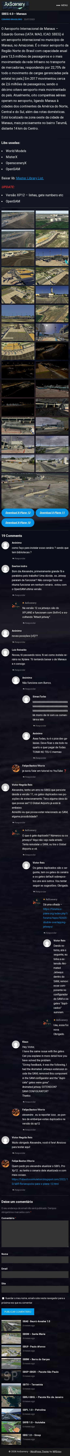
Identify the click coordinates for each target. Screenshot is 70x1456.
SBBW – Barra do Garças (36, 1359)
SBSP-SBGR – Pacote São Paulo (41, 1372)
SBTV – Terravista (33, 1384)
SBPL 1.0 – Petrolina (34, 1410)
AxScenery (30, 603)
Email (4, 1268)
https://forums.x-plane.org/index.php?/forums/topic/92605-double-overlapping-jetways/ (55, 918)
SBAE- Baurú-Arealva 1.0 (36, 1321)
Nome (4, 1254)
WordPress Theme (39, 1451)
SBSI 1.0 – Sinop (32, 1435)
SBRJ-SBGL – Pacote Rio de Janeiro (43, 1397)
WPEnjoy (57, 1451)
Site (3, 1283)
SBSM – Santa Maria (34, 1334)
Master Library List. (30, 178)
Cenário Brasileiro (11, 19)
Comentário (8, 1218)
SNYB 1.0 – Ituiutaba (34, 1422)
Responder (20, 558)
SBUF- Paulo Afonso (34, 1346)
